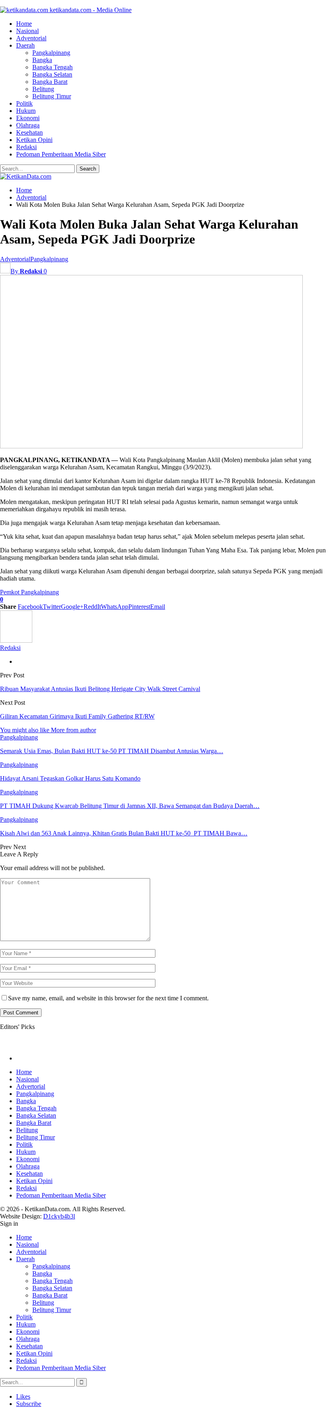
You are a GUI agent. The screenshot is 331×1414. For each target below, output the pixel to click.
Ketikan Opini (34, 139)
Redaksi (26, 147)
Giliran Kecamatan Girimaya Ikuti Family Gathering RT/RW (77, 716)
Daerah (25, 45)
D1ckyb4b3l (59, 1216)
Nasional (27, 30)
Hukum (26, 110)
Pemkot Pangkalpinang (29, 592)
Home (24, 23)
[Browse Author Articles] (16, 640)
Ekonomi (28, 118)
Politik (24, 103)
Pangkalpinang (51, 52)
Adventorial (31, 38)
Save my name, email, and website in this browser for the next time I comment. (108, 998)
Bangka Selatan (52, 74)
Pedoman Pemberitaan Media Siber (61, 154)
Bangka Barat (49, 81)
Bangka (42, 59)
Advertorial (30, 1086)
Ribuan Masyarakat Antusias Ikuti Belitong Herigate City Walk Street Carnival (100, 688)
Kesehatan (29, 132)
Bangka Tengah (52, 67)
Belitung (43, 88)
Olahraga (28, 125)
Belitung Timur (51, 96)
